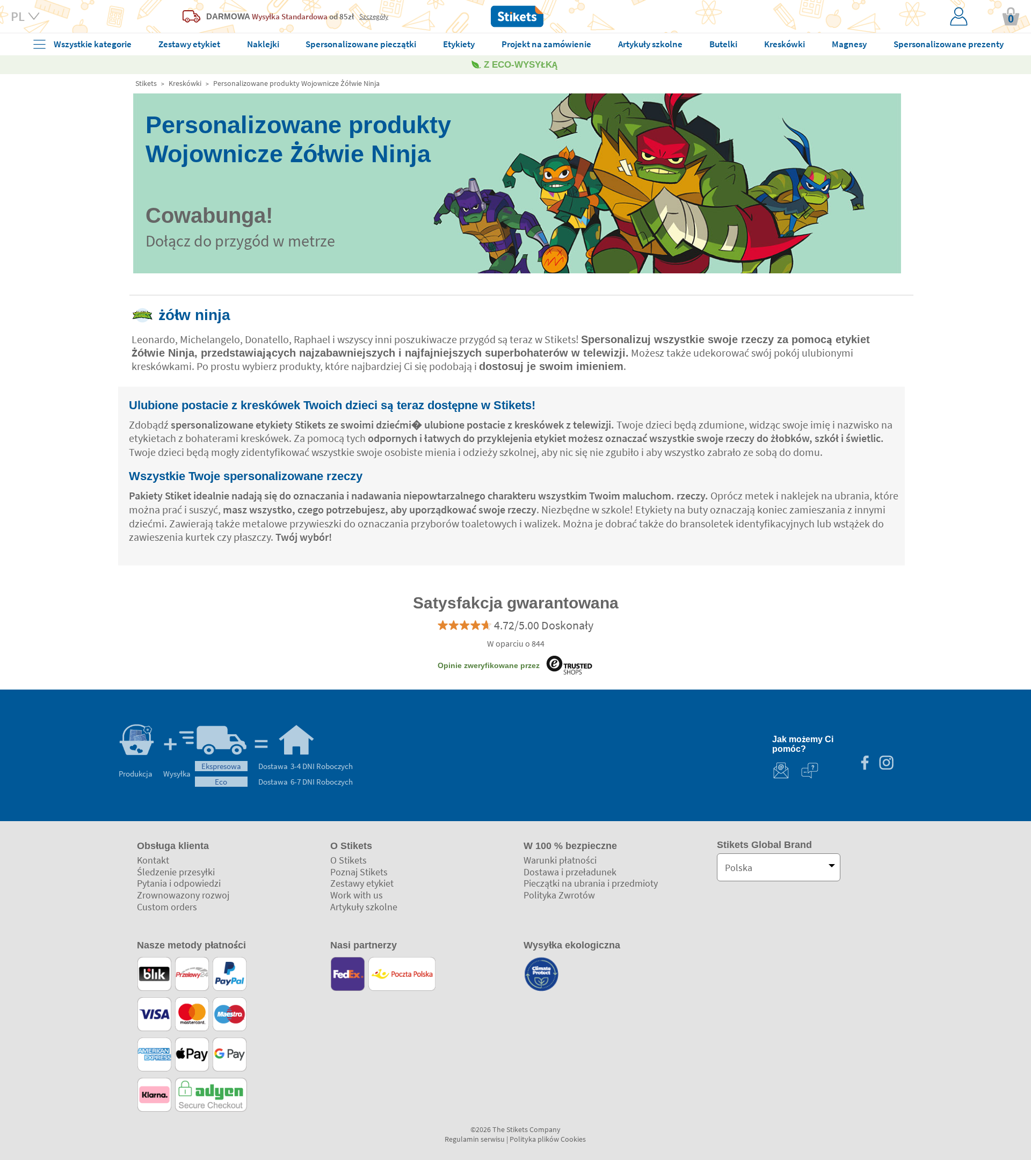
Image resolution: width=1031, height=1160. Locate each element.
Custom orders (167, 907)
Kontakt (153, 860)
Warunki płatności (560, 860)
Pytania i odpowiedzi (179, 883)
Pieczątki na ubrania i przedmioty (591, 883)
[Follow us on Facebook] (864, 764)
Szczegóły (373, 16)
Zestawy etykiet (362, 883)
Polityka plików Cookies (548, 1139)
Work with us (356, 895)
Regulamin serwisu (475, 1139)
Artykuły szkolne (363, 907)
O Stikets (348, 860)
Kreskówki (185, 83)
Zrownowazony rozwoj (183, 895)
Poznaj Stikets (359, 872)
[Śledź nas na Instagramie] (886, 764)
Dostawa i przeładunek (570, 872)
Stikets (146, 83)
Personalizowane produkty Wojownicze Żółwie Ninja (296, 83)
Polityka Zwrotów (559, 895)
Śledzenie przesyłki (176, 872)
